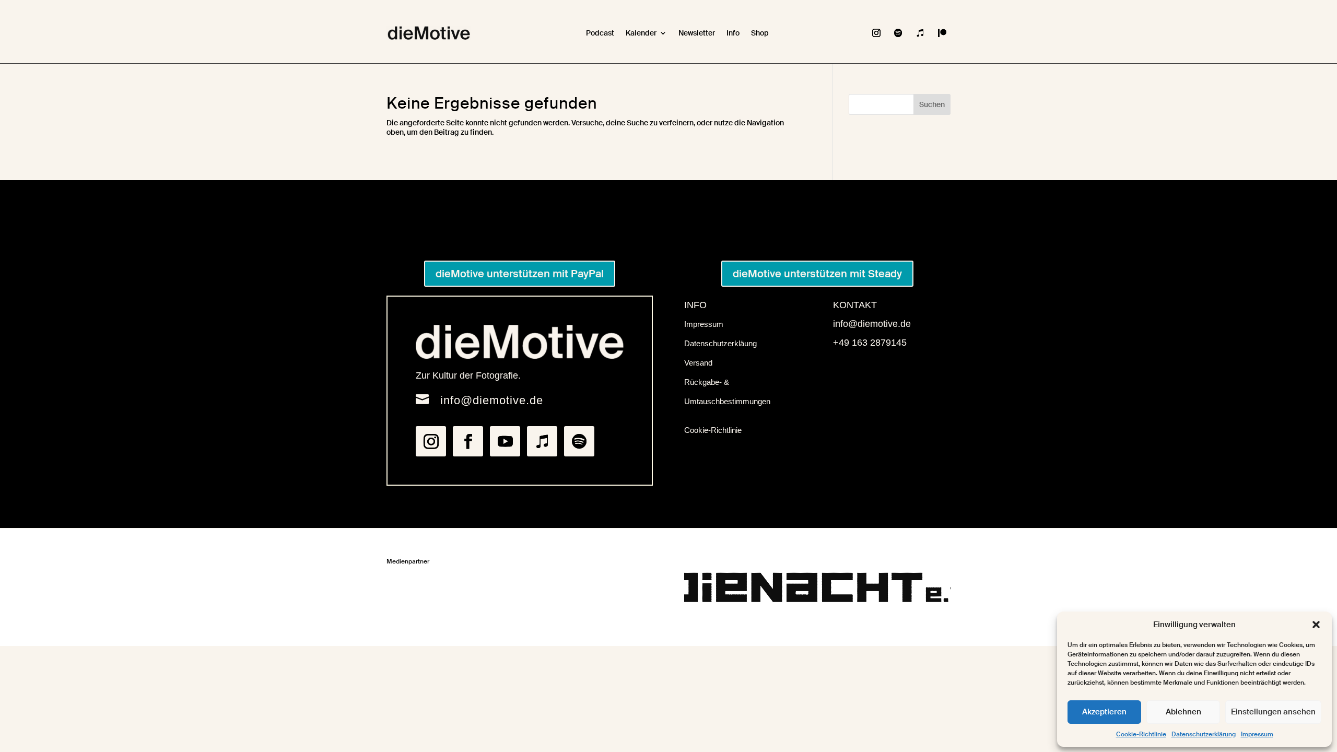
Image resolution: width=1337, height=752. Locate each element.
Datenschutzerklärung (1203, 734)
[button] (1316, 624)
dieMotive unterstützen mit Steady (817, 273)
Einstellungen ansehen (1273, 712)
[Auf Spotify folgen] (898, 33)
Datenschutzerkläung (720, 343)
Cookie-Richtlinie (1141, 734)
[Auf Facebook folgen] (468, 441)
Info (733, 33)
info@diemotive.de (491, 400)
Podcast (600, 33)
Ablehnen (1183, 712)
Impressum (1257, 734)
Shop (760, 33)
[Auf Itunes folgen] (920, 33)
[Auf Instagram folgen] (876, 33)
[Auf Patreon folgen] (942, 33)
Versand (698, 362)
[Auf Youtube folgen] (505, 441)
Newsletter (696, 33)
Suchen (932, 104)
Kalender (641, 33)
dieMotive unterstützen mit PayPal (520, 273)
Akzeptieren (1104, 712)
